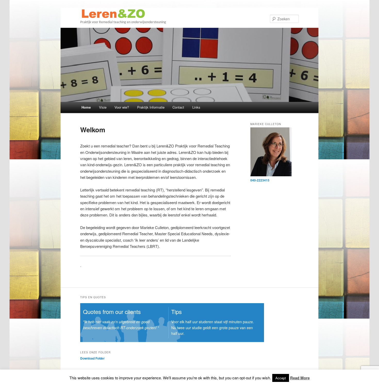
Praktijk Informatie (150, 107)
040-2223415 (259, 180)
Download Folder (92, 358)
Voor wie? (121, 107)
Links (196, 107)
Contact (178, 107)
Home (86, 107)
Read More (300, 378)
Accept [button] (280, 377)
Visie (102, 107)
